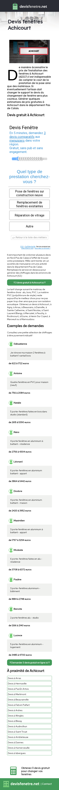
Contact (47, 783)
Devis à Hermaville (17, 683)
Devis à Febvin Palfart (19, 704)
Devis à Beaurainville (18, 699)
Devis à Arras (14, 678)
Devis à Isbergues (16, 753)
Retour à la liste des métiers (31, 237)
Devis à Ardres (15, 710)
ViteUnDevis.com (27, 248)
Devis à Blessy (15, 720)
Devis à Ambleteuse (18, 737)
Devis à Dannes (15, 742)
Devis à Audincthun (17, 726)
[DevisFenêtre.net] (29, 10)
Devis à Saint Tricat (17, 731)
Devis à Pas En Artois (18, 688)
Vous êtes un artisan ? (42, 248)
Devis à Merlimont (17, 694)
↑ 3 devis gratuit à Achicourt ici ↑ (29, 282)
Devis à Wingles (15, 715)
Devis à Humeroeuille (19, 747)
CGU (22, 246)
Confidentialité (30, 246)
